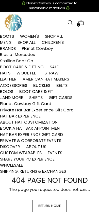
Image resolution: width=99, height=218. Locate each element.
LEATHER (8, 79)
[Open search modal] (70, 22)
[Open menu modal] (92, 22)
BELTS (62, 85)
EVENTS (55, 153)
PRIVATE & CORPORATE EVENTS (30, 141)
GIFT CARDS (60, 98)
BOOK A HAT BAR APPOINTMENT (31, 128)
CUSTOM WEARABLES (21, 153)
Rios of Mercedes (17, 54)
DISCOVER (10, 147)
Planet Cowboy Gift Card (25, 104)
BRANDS (8, 48)
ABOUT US (36, 147)
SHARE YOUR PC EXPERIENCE (27, 159)
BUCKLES (41, 85)
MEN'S (5, 42)
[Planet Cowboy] (13, 22)
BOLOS (6, 91)
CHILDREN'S (53, 42)
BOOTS (7, 36)
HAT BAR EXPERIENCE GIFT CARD (31, 134)
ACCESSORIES (13, 85)
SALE (54, 67)
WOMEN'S (29, 36)
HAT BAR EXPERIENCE (20, 116)
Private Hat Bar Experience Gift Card (37, 110)
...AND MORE (11, 98)
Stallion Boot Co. (17, 61)
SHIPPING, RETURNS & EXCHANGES (33, 171)
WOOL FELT (27, 73)
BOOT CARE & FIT (36, 91)
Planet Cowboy (37, 48)
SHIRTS (36, 98)
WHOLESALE (11, 165)
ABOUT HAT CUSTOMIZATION (29, 122)
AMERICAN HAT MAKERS (46, 79)
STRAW (51, 73)
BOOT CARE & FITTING (22, 67)
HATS (5, 73)
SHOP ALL (54, 36)
